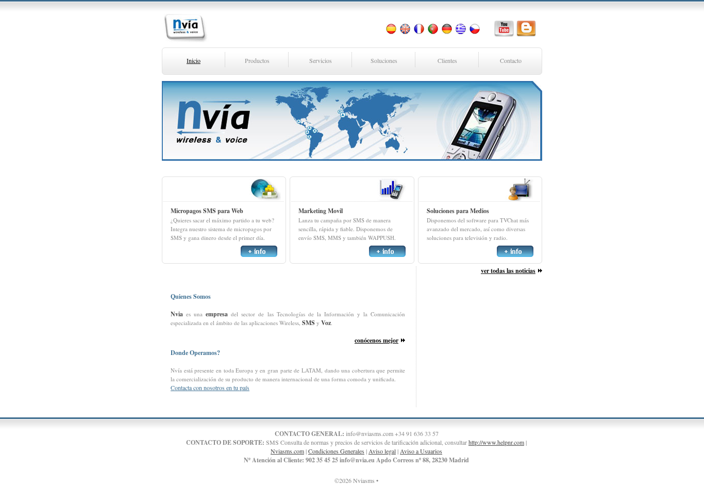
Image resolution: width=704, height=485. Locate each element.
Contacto (511, 60)
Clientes (447, 60)
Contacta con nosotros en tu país (210, 387)
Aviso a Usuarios (421, 451)
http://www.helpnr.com (496, 442)
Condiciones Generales (336, 451)
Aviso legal (382, 451)
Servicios (320, 60)
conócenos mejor (376, 340)
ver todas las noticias (508, 270)
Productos (257, 60)
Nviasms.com (287, 451)
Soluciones (384, 60)
